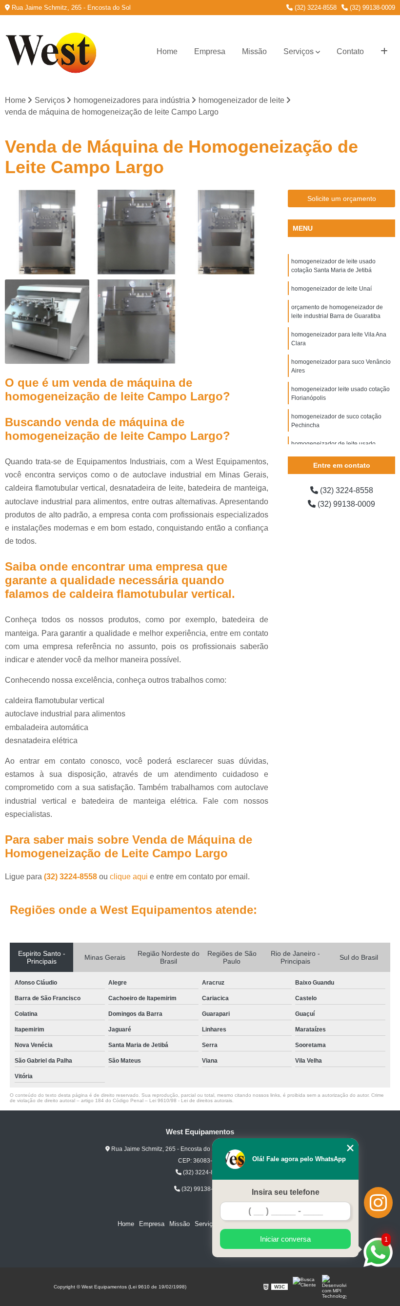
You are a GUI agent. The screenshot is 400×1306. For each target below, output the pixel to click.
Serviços (298, 51)
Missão (254, 51)
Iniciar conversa (285, 1239)
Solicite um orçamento (341, 198)
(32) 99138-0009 (371, 7)
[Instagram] (378, 1202)
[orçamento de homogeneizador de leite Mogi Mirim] (47, 232)
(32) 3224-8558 (315, 7)
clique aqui (129, 876)
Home (167, 51)
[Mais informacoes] (384, 51)
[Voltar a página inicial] (53, 52)
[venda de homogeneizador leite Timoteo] (136, 321)
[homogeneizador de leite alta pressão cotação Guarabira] (136, 232)
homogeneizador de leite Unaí (331, 288)
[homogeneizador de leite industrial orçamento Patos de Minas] (226, 232)
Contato (350, 51)
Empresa (209, 51)
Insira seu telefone (286, 1192)
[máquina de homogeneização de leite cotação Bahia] (47, 321)
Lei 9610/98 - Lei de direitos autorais (190, 1100)
